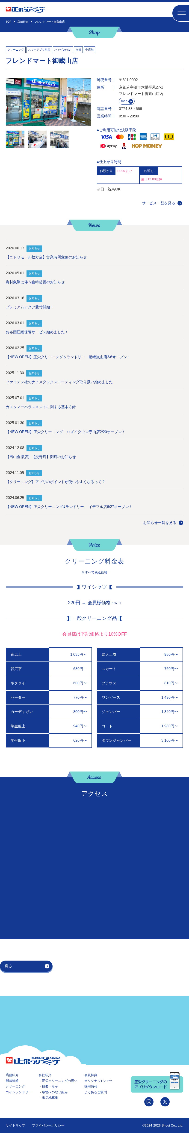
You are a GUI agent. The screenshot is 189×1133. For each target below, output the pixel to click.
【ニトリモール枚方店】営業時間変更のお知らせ (46, 257)
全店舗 (89, 49)
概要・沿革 (50, 1086)
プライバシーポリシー (48, 1125)
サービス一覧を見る (158, 203)
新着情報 (12, 1081)
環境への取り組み (55, 1092)
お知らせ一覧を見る (159, 523)
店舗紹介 (12, 1075)
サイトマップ (15, 1125)
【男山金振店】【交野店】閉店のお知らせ (41, 457)
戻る (8, 966)
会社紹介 (44, 1075)
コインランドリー (19, 1092)
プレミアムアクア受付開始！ (30, 307)
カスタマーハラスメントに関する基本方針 (41, 407)
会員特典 (90, 1075)
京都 (78, 49)
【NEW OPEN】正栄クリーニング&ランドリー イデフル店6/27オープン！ (69, 507)
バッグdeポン (62, 49)
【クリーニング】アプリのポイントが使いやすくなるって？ (55, 482)
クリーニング (15, 49)
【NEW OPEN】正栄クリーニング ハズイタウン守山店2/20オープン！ (65, 432)
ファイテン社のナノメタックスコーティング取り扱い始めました (59, 382)
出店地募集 (50, 1097)
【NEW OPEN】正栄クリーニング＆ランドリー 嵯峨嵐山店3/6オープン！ (68, 357)
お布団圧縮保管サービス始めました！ (37, 332)
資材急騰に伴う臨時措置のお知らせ (35, 282)
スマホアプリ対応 (39, 49)
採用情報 (90, 1086)
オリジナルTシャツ (98, 1081)
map (124, 101)
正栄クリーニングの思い (59, 1081)
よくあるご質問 (95, 1092)
